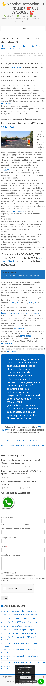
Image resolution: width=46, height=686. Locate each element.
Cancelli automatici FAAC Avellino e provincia (29, 53)
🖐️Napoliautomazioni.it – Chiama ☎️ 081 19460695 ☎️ (23, 8)
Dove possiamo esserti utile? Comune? (16, 529)
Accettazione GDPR (9, 573)
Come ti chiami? (8, 518)
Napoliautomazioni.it (11, 46)
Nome (3, 524)
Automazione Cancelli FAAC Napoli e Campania (19, 618)
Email (4, 546)
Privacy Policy (10, 684)
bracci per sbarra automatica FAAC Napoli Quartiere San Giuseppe (21, 461)
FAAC (13, 303)
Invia (5, 598)
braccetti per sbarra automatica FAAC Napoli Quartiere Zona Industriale (22, 472)
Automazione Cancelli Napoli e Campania (16, 626)
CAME (18, 303)
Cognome (27, 524)
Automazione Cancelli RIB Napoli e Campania (18, 630)
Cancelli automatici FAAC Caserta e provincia (13, 55)
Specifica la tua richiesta (11, 555)
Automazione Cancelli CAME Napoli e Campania (19, 615)
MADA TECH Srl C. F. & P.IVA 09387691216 (27, 684)
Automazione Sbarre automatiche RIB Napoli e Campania (23, 662)
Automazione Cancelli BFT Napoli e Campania (18, 611)
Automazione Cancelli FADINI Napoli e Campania (19, 622)
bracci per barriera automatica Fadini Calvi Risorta (20, 313)
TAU (35, 303)
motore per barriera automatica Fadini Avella (19, 440)
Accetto (25, 677)
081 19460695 (16, 67)
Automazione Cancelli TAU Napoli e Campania (18, 633)
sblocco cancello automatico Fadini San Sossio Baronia (22, 447)
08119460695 (19, 328)
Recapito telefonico (9, 538)
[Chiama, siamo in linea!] (41, 681)
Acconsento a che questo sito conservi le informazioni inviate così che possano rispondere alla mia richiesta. (23, 578)
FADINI (30, 303)
